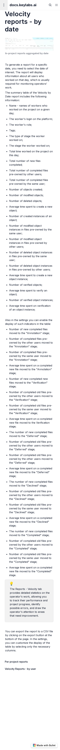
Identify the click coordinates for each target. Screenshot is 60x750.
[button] (56, 5)
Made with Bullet (46, 745)
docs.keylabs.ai (23, 5)
